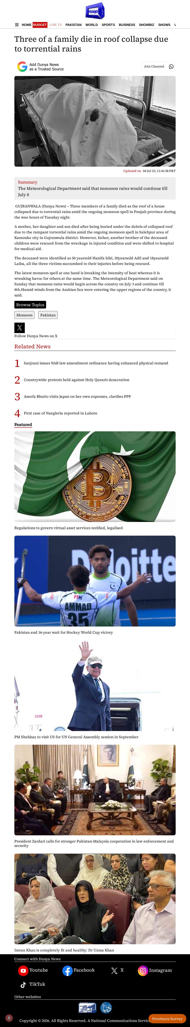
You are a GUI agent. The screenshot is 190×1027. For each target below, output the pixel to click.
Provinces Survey (167, 1018)
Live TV (55, 25)
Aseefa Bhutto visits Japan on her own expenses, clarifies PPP (77, 396)
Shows (164, 25)
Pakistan (74, 25)
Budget (40, 25)
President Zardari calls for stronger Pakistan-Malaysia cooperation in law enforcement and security (94, 843)
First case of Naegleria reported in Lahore (60, 413)
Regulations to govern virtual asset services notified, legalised (68, 527)
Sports (108, 25)
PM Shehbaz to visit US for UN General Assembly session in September (76, 736)
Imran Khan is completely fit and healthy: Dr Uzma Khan (64, 950)
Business (127, 25)
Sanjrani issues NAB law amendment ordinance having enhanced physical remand (96, 363)
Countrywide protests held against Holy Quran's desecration (76, 379)
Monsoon (24, 315)
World (92, 25)
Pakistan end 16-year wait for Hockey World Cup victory (63, 632)
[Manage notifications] (9, 1018)
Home (27, 25)
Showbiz (146, 25)
